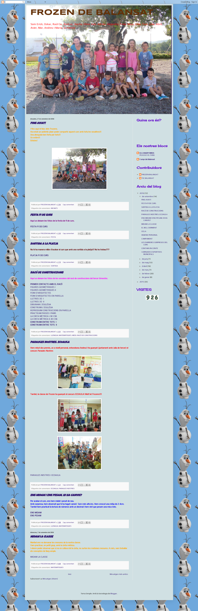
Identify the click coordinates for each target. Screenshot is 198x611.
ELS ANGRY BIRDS (147, 153)
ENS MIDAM (35, 512)
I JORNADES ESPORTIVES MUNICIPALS (151, 253)
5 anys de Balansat (147, 159)
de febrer (146, 273)
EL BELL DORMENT (149, 228)
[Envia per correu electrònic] (79, 204)
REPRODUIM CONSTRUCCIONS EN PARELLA (50, 310)
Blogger (113, 593)
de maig (145, 262)
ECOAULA (54, 488)
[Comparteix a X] (84, 204)
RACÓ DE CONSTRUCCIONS (46, 272)
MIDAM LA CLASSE (41, 536)
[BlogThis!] (81, 204)
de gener (146, 277)
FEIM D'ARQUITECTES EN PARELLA (46, 296)
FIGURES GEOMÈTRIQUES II (43, 290)
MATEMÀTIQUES (65, 335)
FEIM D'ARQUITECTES (40, 293)
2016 (142, 193)
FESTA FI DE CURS (41, 215)
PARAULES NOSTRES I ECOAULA (45, 475)
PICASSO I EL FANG (147, 155)
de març (145, 270)
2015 (142, 282)
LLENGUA (54, 335)
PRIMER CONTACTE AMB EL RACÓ (46, 284)
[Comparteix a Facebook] (87, 204)
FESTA (53, 237)
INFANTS (54, 208)
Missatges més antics (119, 574)
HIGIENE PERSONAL (149, 235)
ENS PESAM (35, 515)
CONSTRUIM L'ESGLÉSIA (41, 307)
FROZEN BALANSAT (150, 174)
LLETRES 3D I (37, 298)
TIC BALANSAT (148, 178)
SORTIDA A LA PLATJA (44, 244)
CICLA (143, 231)
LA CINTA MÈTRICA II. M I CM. (44, 319)
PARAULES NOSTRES (66, 488)
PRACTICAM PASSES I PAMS (43, 313)
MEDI (74, 335)
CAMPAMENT (146, 239)
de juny (145, 259)
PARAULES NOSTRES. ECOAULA (49, 342)
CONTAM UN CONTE (149, 248)
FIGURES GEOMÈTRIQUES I (42, 287)
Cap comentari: (69, 205)
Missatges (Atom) (50, 579)
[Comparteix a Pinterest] (89, 204)
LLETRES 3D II (37, 301)
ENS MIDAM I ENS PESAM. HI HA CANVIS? (56, 495)
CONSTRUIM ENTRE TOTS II (43, 325)
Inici (69, 574)
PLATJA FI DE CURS (39, 255)
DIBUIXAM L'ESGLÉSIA (40, 304)
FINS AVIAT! (38, 123)
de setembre (147, 196)
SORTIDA (54, 266)
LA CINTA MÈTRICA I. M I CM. (43, 316)
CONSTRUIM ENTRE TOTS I (43, 322)
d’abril (144, 266)
